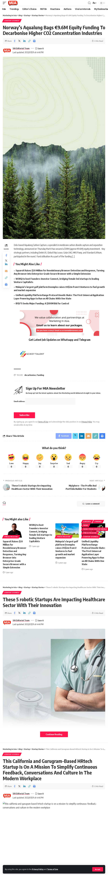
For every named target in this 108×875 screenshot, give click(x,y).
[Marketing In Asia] (13, 3)
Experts (87, 521)
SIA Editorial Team (21, 48)
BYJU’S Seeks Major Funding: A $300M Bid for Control (42, 303)
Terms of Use (52, 869)
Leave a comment (93, 504)
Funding (40, 375)
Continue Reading (54, 734)
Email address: (19, 401)
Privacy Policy (37, 869)
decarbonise (30, 375)
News (85, 525)
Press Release (11, 536)
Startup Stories (11, 20)
